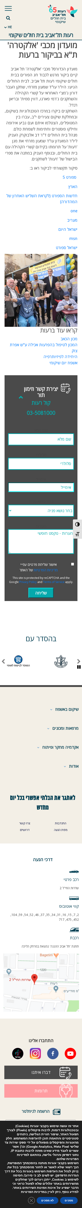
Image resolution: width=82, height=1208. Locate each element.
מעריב (72, 220)
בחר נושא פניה (41, 501)
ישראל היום (67, 229)
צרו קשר (24, 823)
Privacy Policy (28, 582)
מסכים (69, 1200)
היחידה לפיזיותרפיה (60, 356)
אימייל (41, 479)
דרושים (25, 830)
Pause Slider (79, 667)
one (74, 210)
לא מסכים (47, 1200)
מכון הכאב (69, 338)
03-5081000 (41, 412)
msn (73, 238)
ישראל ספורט (66, 247)
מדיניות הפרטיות (46, 569)
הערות (41, 526)
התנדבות (60, 823)
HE (10, 27)
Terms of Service (53, 582)
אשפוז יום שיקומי (63, 362)
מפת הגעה (60, 830)
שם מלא (41, 430)
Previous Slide (79, 661)
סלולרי (41, 455)
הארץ (72, 186)
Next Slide (3, 661)
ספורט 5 (69, 177)
